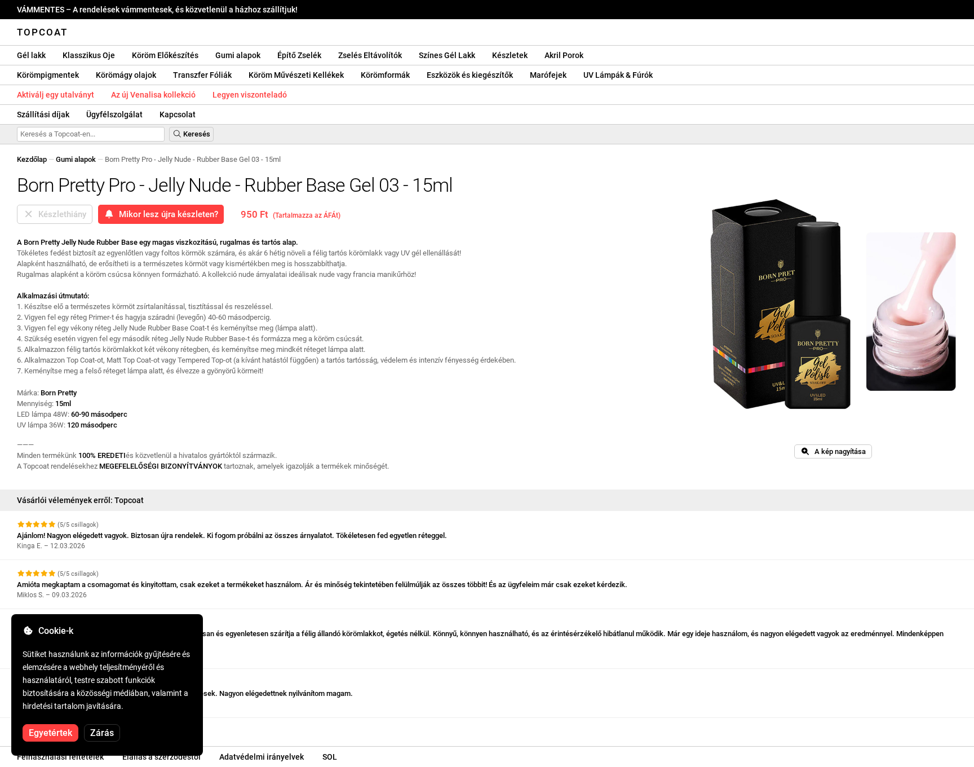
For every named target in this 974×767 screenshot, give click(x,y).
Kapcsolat (178, 114)
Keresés (195, 134)
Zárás (102, 733)
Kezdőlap (32, 159)
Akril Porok (563, 55)
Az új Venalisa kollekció (153, 94)
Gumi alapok (237, 55)
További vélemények (51, 728)
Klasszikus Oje (89, 55)
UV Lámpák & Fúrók (618, 75)
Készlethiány (60, 214)
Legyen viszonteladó (249, 94)
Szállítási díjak (43, 114)
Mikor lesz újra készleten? (166, 214)
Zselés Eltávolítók (370, 55)
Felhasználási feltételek (60, 756)
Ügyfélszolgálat (114, 114)
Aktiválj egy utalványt (55, 94)
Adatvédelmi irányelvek (261, 756)
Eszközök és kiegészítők (470, 75)
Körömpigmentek (48, 75)
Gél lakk (31, 55)
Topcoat (42, 32)
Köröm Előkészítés (165, 55)
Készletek (510, 55)
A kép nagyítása (837, 451)
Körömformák (385, 75)
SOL (329, 756)
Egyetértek (50, 733)
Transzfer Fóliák (202, 75)
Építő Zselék (299, 55)
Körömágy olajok (126, 75)
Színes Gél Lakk (447, 55)
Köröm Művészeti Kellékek (296, 75)
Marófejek (548, 75)
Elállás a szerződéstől (161, 756)
